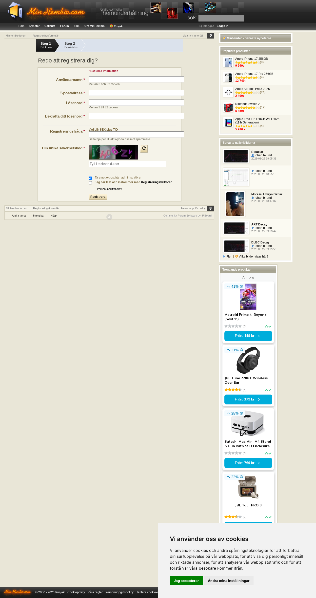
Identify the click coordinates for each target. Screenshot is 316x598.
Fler (229, 256)
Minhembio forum (16, 208)
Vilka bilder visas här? (253, 256)
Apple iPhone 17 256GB (251, 58)
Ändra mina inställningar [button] (229, 580)
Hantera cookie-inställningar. (155, 592)
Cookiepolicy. (76, 592)
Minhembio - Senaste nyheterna (248, 38)
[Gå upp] (109, 217)
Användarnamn (70, 80)
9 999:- (240, 65)
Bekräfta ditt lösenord (65, 116)
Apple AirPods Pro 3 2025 (252, 89)
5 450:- (240, 111)
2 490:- (240, 96)
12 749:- (241, 80)
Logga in (222, 25)
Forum (64, 25)
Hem (21, 25)
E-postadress (72, 93)
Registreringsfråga (67, 131)
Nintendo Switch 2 (247, 104)
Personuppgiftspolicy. (119, 592)
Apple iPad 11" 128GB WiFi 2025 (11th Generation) (257, 120)
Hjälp (54, 215)
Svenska (38, 215)
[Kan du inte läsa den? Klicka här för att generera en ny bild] (144, 149)
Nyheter (34, 25)
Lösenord (75, 103)
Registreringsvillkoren (156, 182)
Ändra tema (19, 215)
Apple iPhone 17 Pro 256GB (254, 74)
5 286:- (240, 129)
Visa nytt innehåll (193, 35)
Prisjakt (118, 26)
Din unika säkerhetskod (63, 148)
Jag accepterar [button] (186, 580)
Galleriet (49, 25)
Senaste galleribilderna (239, 142)
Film (76, 25)
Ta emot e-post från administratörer (118, 177)
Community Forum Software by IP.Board (187, 215)
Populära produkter (236, 51)
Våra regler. (95, 592)
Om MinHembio (94, 25)
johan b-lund (263, 155)
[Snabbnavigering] (210, 36)
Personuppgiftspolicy (109, 188)
